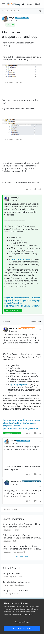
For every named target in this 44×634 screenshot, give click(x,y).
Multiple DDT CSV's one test (15, 590)
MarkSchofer (16, 481)
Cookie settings (22, 622)
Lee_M (12, 17)
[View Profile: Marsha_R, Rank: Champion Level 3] (5, 329)
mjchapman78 (19, 552)
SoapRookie (19, 585)
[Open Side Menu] (3, 4)
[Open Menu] (40, 11)
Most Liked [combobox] (35, 321)
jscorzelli (18, 576)
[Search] (23, 4)
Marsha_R (15, 197)
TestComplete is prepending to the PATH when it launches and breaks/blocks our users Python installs (21, 547)
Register (30, 4)
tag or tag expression (21, 259)
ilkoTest (16, 530)
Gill (14, 541)
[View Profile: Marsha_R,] (6, 198)
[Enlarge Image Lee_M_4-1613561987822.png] (22, 72)
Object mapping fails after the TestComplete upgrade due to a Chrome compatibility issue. (21, 536)
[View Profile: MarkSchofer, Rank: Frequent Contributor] (6, 482)
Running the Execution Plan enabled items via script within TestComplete (22, 525)
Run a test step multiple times (16, 582)
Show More (23, 557)
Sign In (38, 4)
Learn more (28, 614)
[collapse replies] (22, 326)
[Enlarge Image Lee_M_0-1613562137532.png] (22, 128)
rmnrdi (16, 593)
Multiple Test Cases (11, 573)
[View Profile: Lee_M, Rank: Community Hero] (5, 19)
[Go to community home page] (13, 4)
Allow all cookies (22, 628)
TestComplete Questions (12, 11)
